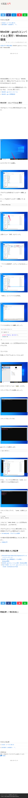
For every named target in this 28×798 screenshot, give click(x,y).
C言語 (6, 4)
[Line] (24, 14)
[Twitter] (3, 14)
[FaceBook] (8, 14)
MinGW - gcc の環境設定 (8, 94)
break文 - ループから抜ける (8, 22)
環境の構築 (9, 45)
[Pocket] (19, 14)
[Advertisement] (14, 65)
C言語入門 (2, 45)
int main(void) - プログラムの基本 (11, 533)
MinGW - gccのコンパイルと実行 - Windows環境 (13, 35)
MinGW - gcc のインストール (10, 92)
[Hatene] (14, 14)
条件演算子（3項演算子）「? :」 (10, 24)
